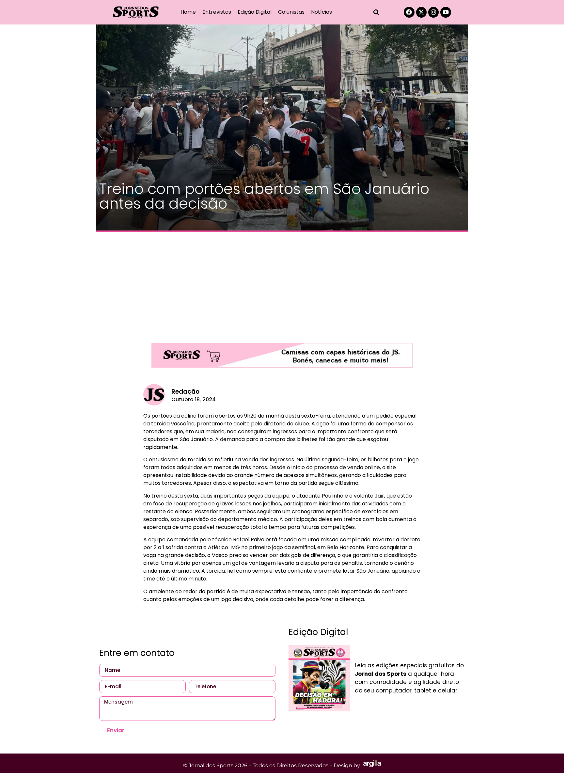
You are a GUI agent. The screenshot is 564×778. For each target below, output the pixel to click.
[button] (376, 12)
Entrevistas (216, 12)
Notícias (321, 12)
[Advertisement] (282, 284)
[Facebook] (409, 12)
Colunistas (291, 12)
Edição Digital (255, 12)
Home (188, 12)
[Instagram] (433, 12)
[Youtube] (445, 12)
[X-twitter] (421, 12)
